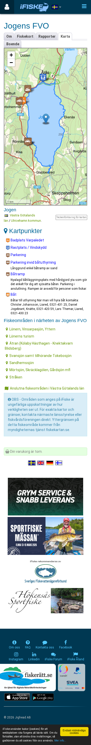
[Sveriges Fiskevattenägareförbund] (45, 571)
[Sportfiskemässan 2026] (45, 536)
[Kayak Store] (45, 496)
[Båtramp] (28, 89)
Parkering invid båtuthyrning (33, 262)
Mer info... (60, 740)
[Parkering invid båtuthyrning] (28, 142)
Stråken (15, 377)
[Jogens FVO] (46, 119)
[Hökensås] (45, 600)
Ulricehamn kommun (26, 220)
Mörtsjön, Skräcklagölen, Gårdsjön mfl (39, 370)
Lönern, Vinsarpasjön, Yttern (32, 329)
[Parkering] (19, 101)
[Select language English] (41, 463)
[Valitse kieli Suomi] (59, 463)
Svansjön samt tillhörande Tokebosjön (40, 356)
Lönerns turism (21, 336)
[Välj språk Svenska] (32, 463)
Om (9, 36)
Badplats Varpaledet (27, 240)
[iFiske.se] (34, 7)
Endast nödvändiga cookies (74, 731)
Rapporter (47, 36)
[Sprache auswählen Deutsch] (50, 463)
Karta (65, 36)
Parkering (18, 255)
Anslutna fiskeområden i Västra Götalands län (47, 388)
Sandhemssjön (21, 363)
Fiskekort (25, 36)
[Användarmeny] (7, 7)
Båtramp (17, 274)
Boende (12, 44)
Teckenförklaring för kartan (71, 217)
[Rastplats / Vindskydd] (43, 77)
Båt (13, 294)
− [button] (11, 62)
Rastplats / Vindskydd (28, 247)
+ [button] (11, 55)
